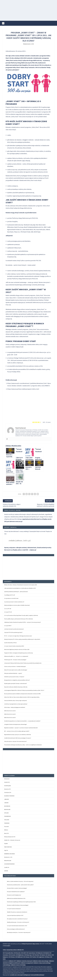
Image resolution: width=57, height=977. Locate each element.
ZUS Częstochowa (30, 953)
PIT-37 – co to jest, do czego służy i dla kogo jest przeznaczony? (18, 636)
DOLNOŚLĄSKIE (7, 785)
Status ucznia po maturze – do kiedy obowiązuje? (15, 666)
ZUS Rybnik (46, 953)
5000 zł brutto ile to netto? (10, 714)
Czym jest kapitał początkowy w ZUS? (15, 915)
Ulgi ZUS (6, 850)
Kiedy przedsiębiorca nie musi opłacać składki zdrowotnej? (17, 605)
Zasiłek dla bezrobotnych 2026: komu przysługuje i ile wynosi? (17, 738)
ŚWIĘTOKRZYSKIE (8, 847)
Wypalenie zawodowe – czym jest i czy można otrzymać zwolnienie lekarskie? (21, 727)
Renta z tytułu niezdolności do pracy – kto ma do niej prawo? (20, 881)
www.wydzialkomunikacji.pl (37, 975)
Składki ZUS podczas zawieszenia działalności (17, 912)
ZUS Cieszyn (26, 957)
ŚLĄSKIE (6, 843)
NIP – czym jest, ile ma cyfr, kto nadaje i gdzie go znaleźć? (16, 731)
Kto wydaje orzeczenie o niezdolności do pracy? (17, 918)
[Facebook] (7, 439)
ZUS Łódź (23, 953)
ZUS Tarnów (33, 957)
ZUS (8, 945)
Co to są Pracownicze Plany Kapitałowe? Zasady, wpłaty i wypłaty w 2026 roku (21, 615)
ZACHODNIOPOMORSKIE (9, 864)
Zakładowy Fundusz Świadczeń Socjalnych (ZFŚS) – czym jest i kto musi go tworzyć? (22, 622)
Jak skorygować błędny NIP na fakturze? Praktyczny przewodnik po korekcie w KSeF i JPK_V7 (24, 690)
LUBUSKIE (6, 802)
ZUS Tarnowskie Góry (8, 953)
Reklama (6, 830)
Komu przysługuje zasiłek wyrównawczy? (16, 929)
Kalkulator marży (15, 965)
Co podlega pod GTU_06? (9, 595)
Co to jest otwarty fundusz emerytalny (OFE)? (14, 646)
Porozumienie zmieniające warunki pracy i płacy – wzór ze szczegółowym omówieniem (23, 744)
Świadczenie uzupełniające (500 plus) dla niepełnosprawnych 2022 (21, 901)
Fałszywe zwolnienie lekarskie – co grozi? (13, 673)
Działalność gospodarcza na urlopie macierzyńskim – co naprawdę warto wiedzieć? (22, 721)
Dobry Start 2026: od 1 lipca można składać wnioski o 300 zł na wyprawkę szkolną (21, 697)
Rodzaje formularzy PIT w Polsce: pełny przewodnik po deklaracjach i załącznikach (22, 639)
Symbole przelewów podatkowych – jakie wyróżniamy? (16, 591)
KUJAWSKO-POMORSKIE (9, 795)
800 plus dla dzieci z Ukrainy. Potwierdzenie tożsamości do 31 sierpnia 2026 (20, 584)
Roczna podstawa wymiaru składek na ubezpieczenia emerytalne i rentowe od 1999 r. (22, 693)
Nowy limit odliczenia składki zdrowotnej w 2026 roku (15, 687)
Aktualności (6, 778)
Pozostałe (6, 826)
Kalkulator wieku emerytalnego (40, 961)
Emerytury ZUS (7, 789)
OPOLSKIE (6, 812)
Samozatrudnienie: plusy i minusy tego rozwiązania (15, 700)
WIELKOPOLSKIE (7, 860)
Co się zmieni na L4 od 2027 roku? (11, 598)
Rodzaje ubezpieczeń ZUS (9, 836)
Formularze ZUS (7, 792)
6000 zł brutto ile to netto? (10, 710)
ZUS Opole (42, 955)
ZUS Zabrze (48, 955)
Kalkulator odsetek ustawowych (24, 961)
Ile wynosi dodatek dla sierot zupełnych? (16, 891)
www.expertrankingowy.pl (23, 975)
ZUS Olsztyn (12, 957)
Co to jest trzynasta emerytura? (14, 908)
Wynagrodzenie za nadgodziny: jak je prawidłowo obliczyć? (17, 680)
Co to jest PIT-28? (8, 612)
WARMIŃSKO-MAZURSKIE (9, 853)
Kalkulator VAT (12, 961)
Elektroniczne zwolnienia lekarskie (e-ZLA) (16, 898)
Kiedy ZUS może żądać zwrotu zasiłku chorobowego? (15, 670)
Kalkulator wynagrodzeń (27, 963)
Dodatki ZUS (7, 782)
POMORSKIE (6, 823)
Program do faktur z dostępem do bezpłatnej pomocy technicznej (18, 653)
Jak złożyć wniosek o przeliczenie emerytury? (14, 629)
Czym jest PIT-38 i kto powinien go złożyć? (13, 632)
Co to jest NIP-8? (7, 625)
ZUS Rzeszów (17, 953)
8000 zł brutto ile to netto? (10, 717)
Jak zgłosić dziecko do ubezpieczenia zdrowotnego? (15, 724)
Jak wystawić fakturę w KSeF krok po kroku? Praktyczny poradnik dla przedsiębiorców (22, 663)
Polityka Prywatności (27, 943)
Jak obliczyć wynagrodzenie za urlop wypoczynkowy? (15, 704)
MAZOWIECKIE (7, 806)
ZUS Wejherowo (20, 955)
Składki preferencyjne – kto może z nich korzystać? (18, 922)
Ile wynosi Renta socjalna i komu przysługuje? (17, 888)
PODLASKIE (6, 819)
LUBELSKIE (6, 799)
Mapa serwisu (36, 943)
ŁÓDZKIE (6, 870)
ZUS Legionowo (40, 957)
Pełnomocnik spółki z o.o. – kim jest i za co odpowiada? (16, 656)
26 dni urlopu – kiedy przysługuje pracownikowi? (14, 707)
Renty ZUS (6, 833)
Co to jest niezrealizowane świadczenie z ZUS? (17, 925)
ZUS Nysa (47, 957)
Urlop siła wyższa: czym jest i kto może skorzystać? (15, 741)
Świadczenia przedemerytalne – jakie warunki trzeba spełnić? (20, 884)
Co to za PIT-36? (7, 608)
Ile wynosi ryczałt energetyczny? (14, 895)
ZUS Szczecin (12, 955)
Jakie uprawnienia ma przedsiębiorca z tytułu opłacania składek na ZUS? (20, 588)
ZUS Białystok (39, 953)
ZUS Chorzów (35, 955)
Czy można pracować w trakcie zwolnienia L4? (14, 601)
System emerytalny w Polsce (10, 642)
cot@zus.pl (19, 363)
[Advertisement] (28, 10)
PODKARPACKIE (7, 816)
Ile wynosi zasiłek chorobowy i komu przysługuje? (17, 905)
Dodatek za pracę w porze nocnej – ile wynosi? (14, 676)
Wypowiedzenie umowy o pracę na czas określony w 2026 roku (17, 734)
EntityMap (23, 965)
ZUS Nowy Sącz (28, 955)
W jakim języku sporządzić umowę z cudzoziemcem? (15, 683)
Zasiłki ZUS (6, 867)
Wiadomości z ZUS (28, 44)
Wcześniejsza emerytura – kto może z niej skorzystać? (19, 932)
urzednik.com (13, 975)
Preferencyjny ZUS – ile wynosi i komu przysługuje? (15, 659)
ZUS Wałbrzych (19, 957)
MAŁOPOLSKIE (7, 809)
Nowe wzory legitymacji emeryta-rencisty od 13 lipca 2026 (16, 649)
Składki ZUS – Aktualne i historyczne (12, 840)
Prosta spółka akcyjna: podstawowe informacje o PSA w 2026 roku (18, 618)
